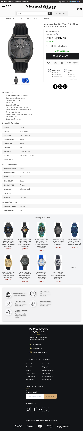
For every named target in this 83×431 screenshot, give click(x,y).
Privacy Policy (30, 373)
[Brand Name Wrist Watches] (41, 6)
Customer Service (47, 364)
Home (3, 19)
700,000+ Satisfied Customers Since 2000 (15, 1)
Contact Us (29, 367)
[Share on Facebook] (55, 88)
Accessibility (30, 379)
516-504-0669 (37, 344)
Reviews (28, 370)
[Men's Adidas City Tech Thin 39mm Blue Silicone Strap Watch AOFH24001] (74, 230)
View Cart (61, 13)
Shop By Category (47, 376)
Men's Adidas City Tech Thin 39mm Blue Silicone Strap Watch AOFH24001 (74, 242)
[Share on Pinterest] (65, 88)
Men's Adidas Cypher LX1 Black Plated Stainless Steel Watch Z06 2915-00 (25, 275)
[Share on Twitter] (60, 88)
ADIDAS (8, 19)
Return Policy (46, 373)
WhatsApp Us (37, 348)
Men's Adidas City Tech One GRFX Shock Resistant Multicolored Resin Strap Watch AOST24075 (41, 244)
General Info (30, 364)
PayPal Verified (30, 376)
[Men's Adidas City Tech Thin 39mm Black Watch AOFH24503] (21, 73)
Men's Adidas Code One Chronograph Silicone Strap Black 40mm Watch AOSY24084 (25, 243)
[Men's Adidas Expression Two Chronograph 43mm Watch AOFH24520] (41, 262)
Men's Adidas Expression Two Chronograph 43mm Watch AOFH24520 (41, 275)
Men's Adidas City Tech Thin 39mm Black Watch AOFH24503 (58, 242)
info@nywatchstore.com (40, 352)
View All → (74, 267)
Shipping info (46, 367)
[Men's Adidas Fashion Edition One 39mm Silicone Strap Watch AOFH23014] (58, 262)
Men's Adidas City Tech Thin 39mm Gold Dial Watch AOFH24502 (8, 274)
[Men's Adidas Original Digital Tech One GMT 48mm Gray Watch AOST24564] (8, 230)
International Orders (48, 370)
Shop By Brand (46, 379)
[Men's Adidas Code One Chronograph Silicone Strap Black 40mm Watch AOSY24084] (25, 230)
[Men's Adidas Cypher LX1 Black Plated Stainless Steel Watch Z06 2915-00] (25, 262)
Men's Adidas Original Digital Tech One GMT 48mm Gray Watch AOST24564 (8, 243)
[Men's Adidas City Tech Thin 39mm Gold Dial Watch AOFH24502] (8, 262)
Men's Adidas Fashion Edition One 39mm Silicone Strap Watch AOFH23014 (58, 275)
